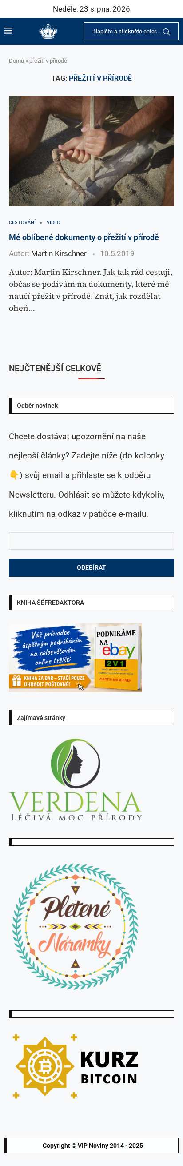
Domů (16, 60)
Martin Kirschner (59, 253)
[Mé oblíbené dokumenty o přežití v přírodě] (91, 151)
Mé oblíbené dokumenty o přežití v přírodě (84, 237)
